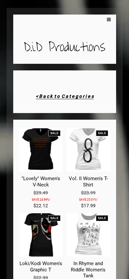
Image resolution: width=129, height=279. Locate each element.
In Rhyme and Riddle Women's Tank (88, 269)
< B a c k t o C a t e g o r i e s (65, 96)
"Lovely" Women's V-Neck (41, 181)
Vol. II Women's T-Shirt (88, 181)
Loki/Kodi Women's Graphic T (41, 266)
